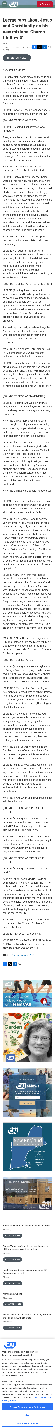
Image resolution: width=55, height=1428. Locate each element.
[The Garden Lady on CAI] (27, 1037)
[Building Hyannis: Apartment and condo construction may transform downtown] (27, 1193)
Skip (27, 1415)
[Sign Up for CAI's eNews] (27, 1092)
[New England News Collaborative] (27, 1147)
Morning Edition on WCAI (23, 955)
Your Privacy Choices (27, 1423)
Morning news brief (12, 1294)
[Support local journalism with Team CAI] (27, 994)
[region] (27, 1383)
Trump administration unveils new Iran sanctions (26, 1225)
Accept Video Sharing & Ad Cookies (27, 1407)
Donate (46, 4)
